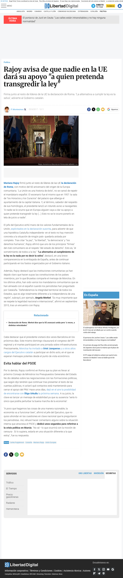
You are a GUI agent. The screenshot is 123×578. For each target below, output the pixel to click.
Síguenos (114, 109)
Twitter (99, 569)
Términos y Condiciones (41, 570)
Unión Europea (50, 442)
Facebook (94, 569)
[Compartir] (89, 109)
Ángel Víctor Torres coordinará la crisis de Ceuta (23, 1)
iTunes (103, 573)
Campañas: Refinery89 (12, 574)
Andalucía (21, 11)
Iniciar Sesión (120, 6)
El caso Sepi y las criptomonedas (70, 1)
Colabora (110, 6)
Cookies (58, 570)
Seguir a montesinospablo (25, 109)
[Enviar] (98, 109)
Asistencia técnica (72, 570)
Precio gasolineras (12, 495)
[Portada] (61, 5)
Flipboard (94, 573)
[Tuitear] (93, 109)
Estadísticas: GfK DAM (28, 574)
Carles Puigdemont (17, 442)
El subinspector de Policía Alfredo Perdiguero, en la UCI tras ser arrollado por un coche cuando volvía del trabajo (101, 330)
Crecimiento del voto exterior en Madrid (93, 1)
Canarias (38, 11)
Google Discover (112, 569)
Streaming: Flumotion (44, 574)
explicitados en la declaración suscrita (31, 228)
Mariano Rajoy (38, 442)
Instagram (103, 569)
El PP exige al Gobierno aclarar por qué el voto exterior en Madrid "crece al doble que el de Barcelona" (100, 357)
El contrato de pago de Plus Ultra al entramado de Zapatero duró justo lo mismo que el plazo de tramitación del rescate (101, 347)
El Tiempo (11, 488)
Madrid (29, 11)
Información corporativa (16, 570)
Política (103, 11)
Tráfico (9, 482)
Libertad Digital (49, 564)
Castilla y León (50, 11)
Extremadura (83, 11)
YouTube (108, 569)
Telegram (99, 573)
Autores (86, 570)
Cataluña (94, 11)
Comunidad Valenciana (67, 11)
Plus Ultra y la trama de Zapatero (49, 1)
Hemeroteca (12, 509)
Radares (10, 503)
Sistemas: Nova (57, 574)
